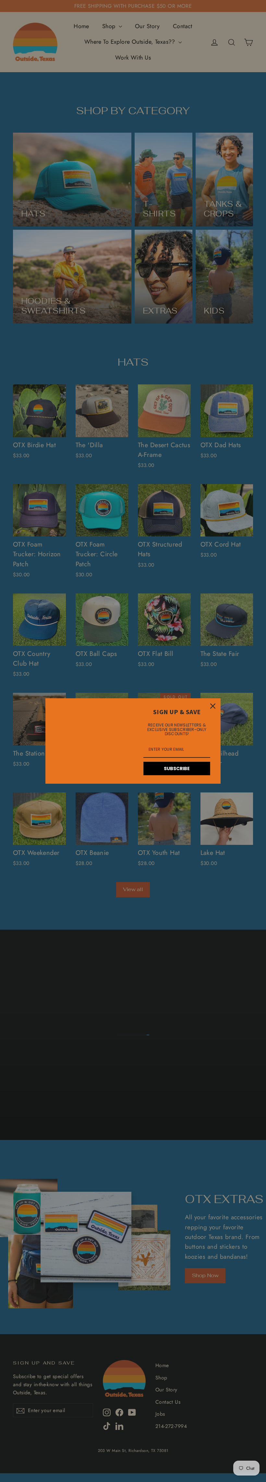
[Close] (213, 706)
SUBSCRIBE (177, 768)
